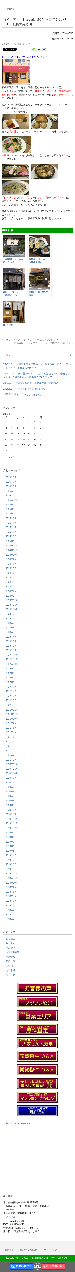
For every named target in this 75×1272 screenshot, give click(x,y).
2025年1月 (11, 541)
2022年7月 (11, 677)
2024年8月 (11, 564)
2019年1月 (11, 869)
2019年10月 (12, 828)
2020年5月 (11, 796)
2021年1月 (11, 759)
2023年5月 (11, 632)
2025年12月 (12, 500)
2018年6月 (11, 900)
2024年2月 (11, 591)
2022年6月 (11, 682)
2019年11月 (12, 823)
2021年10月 (12, 718)
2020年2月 (11, 810)
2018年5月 (11, 905)
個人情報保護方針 (29, 1249)
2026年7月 (11, 481)
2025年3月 (11, 532)
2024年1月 (11, 595)
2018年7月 (11, 896)
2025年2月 (11, 536)
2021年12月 (12, 709)
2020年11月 (12, 768)
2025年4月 (11, 527)
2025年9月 (11, 504)
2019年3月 (11, 860)
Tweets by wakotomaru (18, 1123)
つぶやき (10, 947)
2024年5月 (11, 577)
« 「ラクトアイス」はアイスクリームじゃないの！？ (30, 339)
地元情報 (17, 44)
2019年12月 (12, 819)
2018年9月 (11, 887)
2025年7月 (11, 513)
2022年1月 (11, 705)
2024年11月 (12, 550)
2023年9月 (11, 614)
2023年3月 (11, 641)
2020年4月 (11, 800)
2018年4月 (11, 910)
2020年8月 (11, 782)
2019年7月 (11, 841)
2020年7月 (11, 787)
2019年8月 (11, 837)
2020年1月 (11, 814)
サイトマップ (50, 1249)
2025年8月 (11, 509)
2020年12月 (12, 764)
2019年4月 (11, 855)
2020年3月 (11, 805)
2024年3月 (11, 586)
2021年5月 (11, 741)
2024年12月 (12, 545)
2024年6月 (11, 573)
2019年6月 (11, 846)
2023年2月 (11, 645)
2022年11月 (12, 659)
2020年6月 (11, 791)
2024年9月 (11, 559)
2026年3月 (11, 495)
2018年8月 (11, 891)
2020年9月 (11, 778)
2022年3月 (11, 696)
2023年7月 (11, 623)
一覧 (70, 355)
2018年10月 (12, 882)
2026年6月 (11, 486)
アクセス (10, 1217)
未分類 (9, 966)
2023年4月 (11, 636)
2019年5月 (11, 850)
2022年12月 (12, 655)
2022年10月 (12, 664)
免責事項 (9, 1249)
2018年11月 (12, 878)
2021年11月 (12, 714)
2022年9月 (11, 668)
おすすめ (10, 943)
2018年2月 (11, 919)
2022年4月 (11, 691)
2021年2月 (11, 755)
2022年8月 (11, 673)
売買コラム (11, 961)
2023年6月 (11, 627)
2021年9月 (11, 723)
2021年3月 (11, 750)
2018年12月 (12, 873)
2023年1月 (11, 650)
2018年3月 (11, 914)
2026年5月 (11, 491)
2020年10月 (12, 773)
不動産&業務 (12, 952)
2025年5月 (11, 523)
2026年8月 (11, 477)
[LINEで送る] (39, 49)
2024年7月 (11, 568)
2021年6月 (11, 737)
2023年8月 (11, 618)
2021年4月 (11, 746)
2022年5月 (11, 687)
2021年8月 (11, 727)
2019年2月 (11, 864)
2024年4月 (11, 582)
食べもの (27, 44)
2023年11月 (12, 604)
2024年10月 (12, 554)
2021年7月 (11, 732)
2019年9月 (11, 832)
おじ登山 (10, 938)
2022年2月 (11, 700)
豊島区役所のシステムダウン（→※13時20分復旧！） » (43, 343)
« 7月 (12, 457)
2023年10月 (12, 609)
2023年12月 (12, 600)
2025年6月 (11, 518)
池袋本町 (10, 970)
